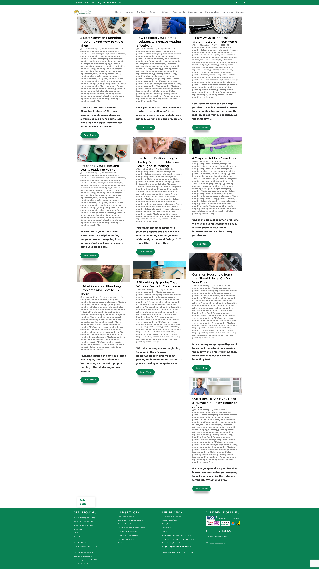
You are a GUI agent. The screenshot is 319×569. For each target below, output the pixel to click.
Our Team (141, 12)
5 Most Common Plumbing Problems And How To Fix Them (100, 290)
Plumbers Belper (96, 66)
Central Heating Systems (170, 543)
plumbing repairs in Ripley (109, 98)
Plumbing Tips (87, 76)
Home (118, 12)
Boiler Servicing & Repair (126, 516)
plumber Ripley (112, 91)
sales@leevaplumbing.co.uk (108, 2)
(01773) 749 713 (83, 2)
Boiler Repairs (191, 539)
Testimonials (179, 12)
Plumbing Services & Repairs (127, 531)
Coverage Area (195, 12)
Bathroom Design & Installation (128, 524)
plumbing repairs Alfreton (92, 93)
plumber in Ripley (102, 64)
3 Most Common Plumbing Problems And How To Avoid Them (101, 41)
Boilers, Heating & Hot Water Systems (130, 520)
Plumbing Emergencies (126, 539)
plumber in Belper (108, 61)
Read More (90, 135)
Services (154, 12)
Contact (240, 12)
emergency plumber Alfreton (93, 51)
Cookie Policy (166, 528)
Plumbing (101, 69)
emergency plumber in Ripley (112, 83)
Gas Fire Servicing (124, 543)
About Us (129, 12)
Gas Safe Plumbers (168, 539)
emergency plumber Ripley (110, 59)
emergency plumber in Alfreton (110, 54)
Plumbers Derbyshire (115, 66)
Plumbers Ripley (87, 69)
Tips (97, 76)
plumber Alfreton (114, 86)
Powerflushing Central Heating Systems (131, 528)
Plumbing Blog (212, 12)
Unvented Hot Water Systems (128, 535)
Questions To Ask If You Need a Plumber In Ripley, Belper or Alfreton (214, 402)
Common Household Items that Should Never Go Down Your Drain (213, 278)
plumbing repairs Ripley (109, 74)
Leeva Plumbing (89, 49)
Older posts (83, 502)
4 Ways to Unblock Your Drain (214, 158)
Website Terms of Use (169, 520)
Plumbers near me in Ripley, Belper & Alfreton (177, 552)
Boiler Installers (180, 539)
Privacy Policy (166, 524)
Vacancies (228, 12)
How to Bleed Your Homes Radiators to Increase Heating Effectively (158, 41)
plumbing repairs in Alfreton (101, 96)
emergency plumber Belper (110, 79)
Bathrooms (184, 543)
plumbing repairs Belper (100, 71)
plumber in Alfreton (89, 61)
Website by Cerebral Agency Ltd (216, 543)
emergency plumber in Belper (94, 56)
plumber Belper (87, 88)
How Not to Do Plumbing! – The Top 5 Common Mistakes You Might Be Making (157, 162)
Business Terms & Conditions (171, 516)
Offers (165, 12)
